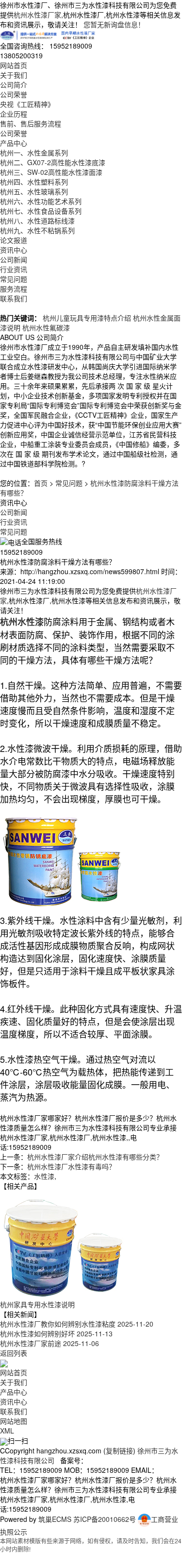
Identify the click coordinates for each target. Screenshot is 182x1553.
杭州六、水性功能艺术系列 (41, 201)
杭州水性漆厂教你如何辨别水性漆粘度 (76, 1324)
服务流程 (13, 288)
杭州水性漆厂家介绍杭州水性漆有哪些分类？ (95, 1156)
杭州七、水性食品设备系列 (41, 211)
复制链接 (119, 1450)
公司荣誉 (13, 94)
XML (7, 1430)
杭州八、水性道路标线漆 (37, 220)
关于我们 (13, 75)
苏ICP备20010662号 (104, 1519)
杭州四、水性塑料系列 (34, 182)
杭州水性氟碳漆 (46, 327)
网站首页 (13, 65)
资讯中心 (13, 250)
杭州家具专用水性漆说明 (37, 1304)
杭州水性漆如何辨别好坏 (56, 1333)
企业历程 (13, 114)
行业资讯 (13, 269)
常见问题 (13, 279)
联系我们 (13, 298)
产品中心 (13, 143)
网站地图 (13, 1421)
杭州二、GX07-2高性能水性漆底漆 (52, 162)
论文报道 (13, 240)
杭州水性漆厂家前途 (49, 1343)
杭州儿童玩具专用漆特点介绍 (87, 318)
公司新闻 (13, 259)
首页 (41, 483)
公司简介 (13, 84)
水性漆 (44, 1176)
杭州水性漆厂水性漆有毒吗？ (71, 1166)
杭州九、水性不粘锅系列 (37, 230)
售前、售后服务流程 (30, 123)
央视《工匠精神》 (27, 104)
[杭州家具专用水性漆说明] (63, 1244)
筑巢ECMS (54, 1519)
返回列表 (13, 1353)
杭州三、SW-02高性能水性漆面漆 (51, 172)
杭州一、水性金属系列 (34, 152)
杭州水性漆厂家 (37, 14)
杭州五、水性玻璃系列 (34, 191)
